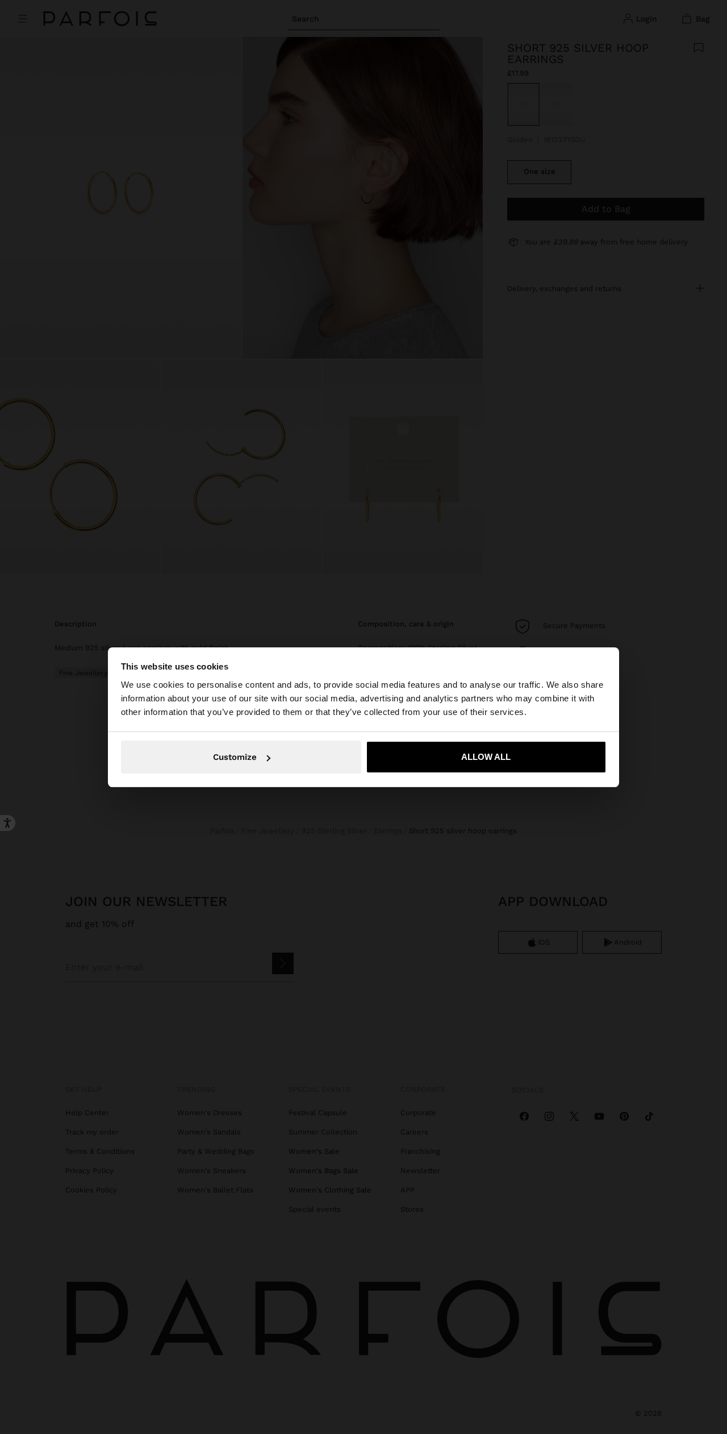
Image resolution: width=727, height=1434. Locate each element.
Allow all (486, 757)
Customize (235, 757)
